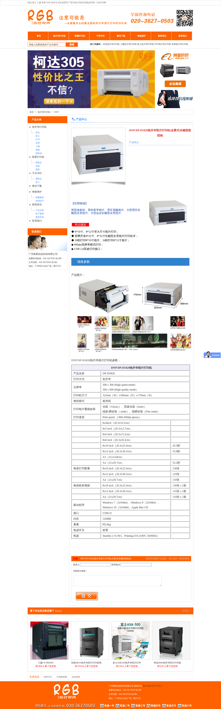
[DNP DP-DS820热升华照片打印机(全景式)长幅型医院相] (98, 154)
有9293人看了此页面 (167, 666)
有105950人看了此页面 (86, 666)
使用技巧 (40, 201)
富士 (38, 136)
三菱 (38, 146)
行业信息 (40, 210)
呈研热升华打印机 (180, 44)
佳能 (38, 166)
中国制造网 (62, 677)
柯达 (38, 132)
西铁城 (39, 153)
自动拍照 (76, 677)
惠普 (38, 169)
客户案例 (40, 213)
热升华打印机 (59, 36)
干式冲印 (100, 36)
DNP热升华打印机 (162, 44)
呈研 (38, 143)
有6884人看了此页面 (45, 666)
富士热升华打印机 (145, 44)
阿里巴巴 (48, 677)
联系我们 (183, 36)
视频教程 (40, 197)
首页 (39, 36)
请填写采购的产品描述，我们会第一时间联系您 (167, 558)
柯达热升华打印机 (111, 44)
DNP (56, 112)
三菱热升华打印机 (128, 44)
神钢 (38, 150)
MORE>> (186, 611)
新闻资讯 (162, 36)
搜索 (71, 44)
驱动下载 (121, 36)
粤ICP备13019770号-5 (152, 686)
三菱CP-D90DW (46, 662)
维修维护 (141, 36)
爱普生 (39, 162)
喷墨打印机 (80, 36)
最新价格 (40, 217)
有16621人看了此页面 (127, 666)
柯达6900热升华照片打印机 (167, 662)
